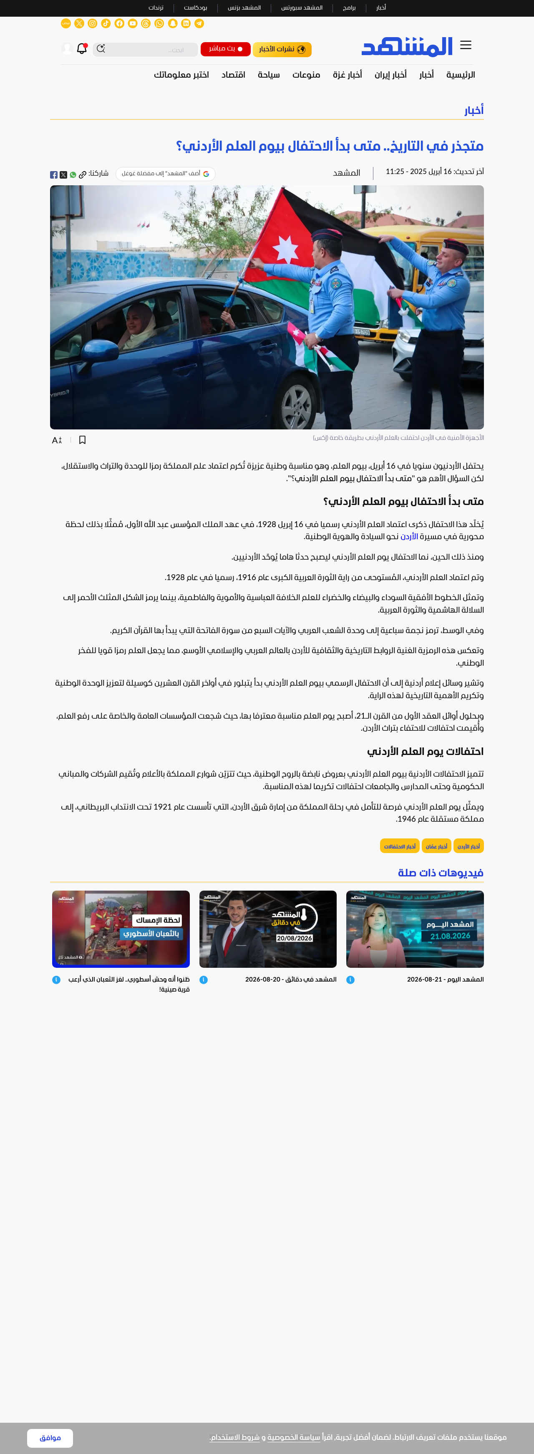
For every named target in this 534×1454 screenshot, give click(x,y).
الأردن (409, 537)
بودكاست (195, 8)
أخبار (381, 8)
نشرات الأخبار (277, 49)
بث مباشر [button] (222, 48)
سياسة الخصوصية (293, 1437)
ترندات (156, 8)
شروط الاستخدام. (234, 1437)
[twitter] (63, 175)
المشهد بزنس (244, 8)
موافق (50, 1438)
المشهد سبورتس (301, 8)
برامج (349, 8)
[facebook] (54, 175)
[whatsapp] (73, 175)
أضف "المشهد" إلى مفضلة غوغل (161, 174)
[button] (267, 111)
